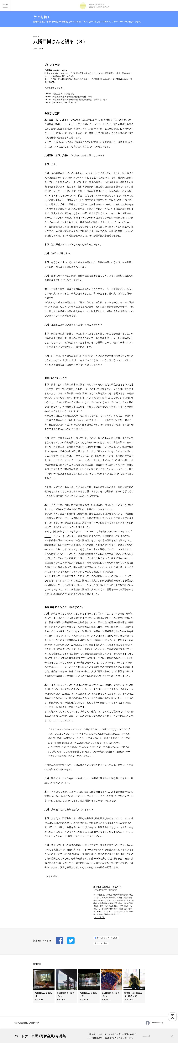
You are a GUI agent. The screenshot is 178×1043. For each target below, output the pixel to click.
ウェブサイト (99, 917)
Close (172, 1036)
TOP (172, 1015)
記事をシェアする (59, 940)
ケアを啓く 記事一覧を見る (107, 938)
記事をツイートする (71, 940)
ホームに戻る (102, 943)
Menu (5, 6)
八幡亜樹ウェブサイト (54, 88)
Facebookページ (157, 1023)
